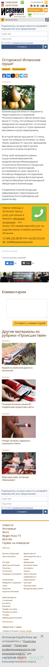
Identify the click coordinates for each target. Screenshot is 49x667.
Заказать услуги (39, 14)
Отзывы (5, 615)
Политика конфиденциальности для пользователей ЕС (18, 649)
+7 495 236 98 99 (12, 238)
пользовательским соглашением (22, 43)
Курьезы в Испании (10, 591)
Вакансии (6, 606)
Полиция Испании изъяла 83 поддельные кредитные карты (18, 405)
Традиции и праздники (12, 574)
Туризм (27, 571)
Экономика (28, 568)
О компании (36, 2)
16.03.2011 (6, 414)
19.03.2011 (6, 377)
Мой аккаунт (7, 621)
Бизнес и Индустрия (10, 553)
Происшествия (11, 19)
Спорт (4, 585)
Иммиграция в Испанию (12, 618)
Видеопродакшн (9, 597)
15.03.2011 (6, 450)
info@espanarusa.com (20, 241)
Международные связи (33, 588)
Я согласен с (18, 43)
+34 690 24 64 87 (11, 2)
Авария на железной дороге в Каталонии (17, 369)
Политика (6, 568)
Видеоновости (30, 553)
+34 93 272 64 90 (11, 5)
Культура (27, 582)
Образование (29, 579)
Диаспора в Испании (11, 565)
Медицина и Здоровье (11, 582)
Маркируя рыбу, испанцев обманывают (15, 478)
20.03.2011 (6, 341)
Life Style (6, 562)
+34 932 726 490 (25, 631)
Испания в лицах (31, 565)
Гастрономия (7, 579)
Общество (6, 588)
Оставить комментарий (29, 323)
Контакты (6, 603)
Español (46, 2)
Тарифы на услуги (9, 609)
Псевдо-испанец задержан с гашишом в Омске (16, 442)
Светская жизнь (9, 556)
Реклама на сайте (9, 612)
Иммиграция (29, 562)
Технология (7, 571)
